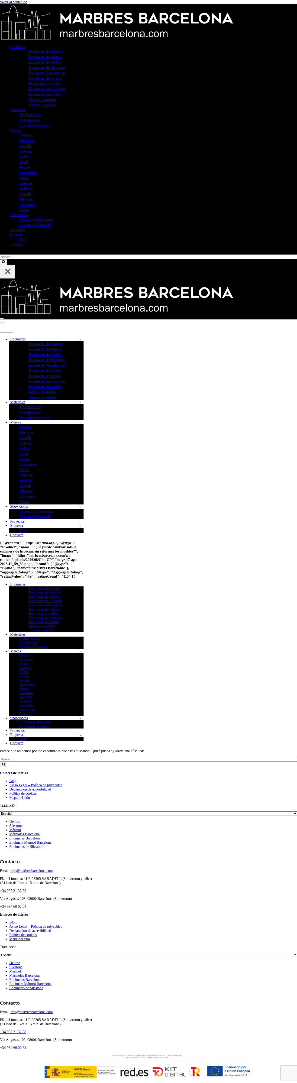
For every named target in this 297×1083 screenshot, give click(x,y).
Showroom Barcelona (36, 219)
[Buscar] (1, 252)
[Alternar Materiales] (80, 402)
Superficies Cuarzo (34, 125)
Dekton (25, 135)
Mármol (15, 830)
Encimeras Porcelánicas (47, 73)
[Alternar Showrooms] (80, 507)
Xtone (24, 178)
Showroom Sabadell (35, 225)
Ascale (24, 167)
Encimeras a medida (44, 83)
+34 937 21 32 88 (13, 891)
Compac (25, 151)
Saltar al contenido (13, 2)
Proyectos (17, 230)
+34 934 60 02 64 (13, 906)
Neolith (25, 146)
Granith (25, 194)
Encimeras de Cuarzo (45, 78)
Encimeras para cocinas (47, 89)
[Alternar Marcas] (80, 422)
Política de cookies (23, 793)
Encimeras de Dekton (45, 62)
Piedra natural (30, 114)
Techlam (25, 188)
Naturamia (27, 204)
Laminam (26, 183)
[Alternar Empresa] (80, 526)
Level (23, 162)
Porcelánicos (29, 120)
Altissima (26, 199)
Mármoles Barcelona (24, 834)
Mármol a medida (42, 99)
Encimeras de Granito (46, 51)
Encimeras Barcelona (24, 838)
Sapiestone (28, 172)
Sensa (24, 210)
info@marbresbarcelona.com (31, 871)
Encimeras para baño (45, 94)
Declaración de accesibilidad (30, 789)
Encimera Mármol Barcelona (30, 842)
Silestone (26, 140)
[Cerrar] (7, 272)
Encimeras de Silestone (47, 67)
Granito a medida (42, 105)
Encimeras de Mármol (45, 57)
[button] (27, 47)
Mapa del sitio (19, 798)
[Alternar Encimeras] (80, 339)
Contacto (16, 244)
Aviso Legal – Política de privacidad (35, 785)
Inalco (24, 156)
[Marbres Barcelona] (117, 39)
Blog (23, 239)
